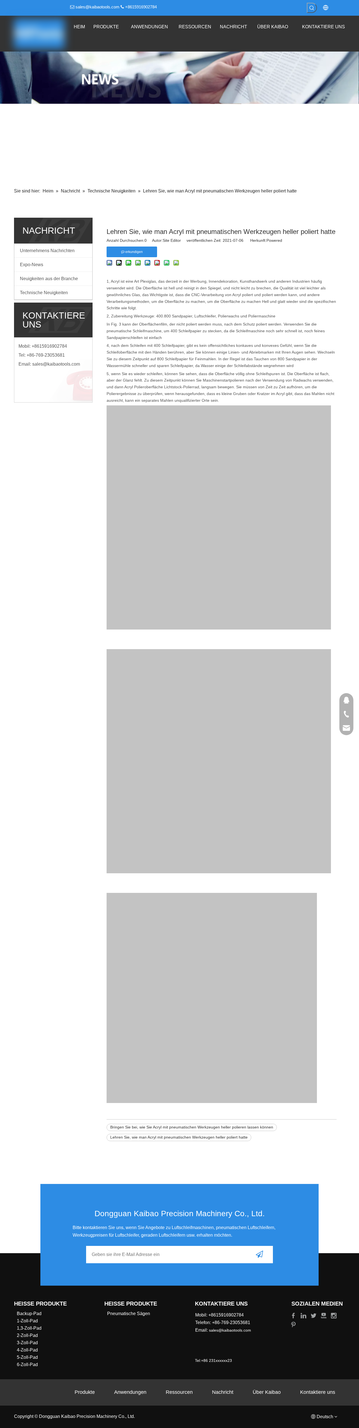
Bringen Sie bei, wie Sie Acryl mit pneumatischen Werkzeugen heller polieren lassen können (191, 1127)
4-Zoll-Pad (27, 1350)
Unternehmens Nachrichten (47, 250)
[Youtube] (324, 1315)
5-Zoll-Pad (27, 1357)
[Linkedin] (304, 1315)
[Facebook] (294, 1315)
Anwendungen (130, 1392)
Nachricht (222, 1392)
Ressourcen (179, 1392)
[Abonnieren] (259, 1254)
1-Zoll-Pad (27, 1320)
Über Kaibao (267, 1392)
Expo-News (31, 264)
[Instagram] (333, 1315)
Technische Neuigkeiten (44, 292)
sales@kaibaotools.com (97, 6)
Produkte (85, 1392)
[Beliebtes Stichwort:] (312, 8)
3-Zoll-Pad (27, 1342)
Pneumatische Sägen (128, 1313)
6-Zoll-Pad (27, 1364)
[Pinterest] (293, 1324)
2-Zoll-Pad (27, 1335)
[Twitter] (314, 1315)
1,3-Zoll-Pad (29, 1328)
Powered (274, 240)
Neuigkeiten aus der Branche (49, 278)
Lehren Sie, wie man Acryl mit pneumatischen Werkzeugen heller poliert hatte (179, 1137)
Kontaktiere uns (317, 1392)
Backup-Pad (29, 1313)
